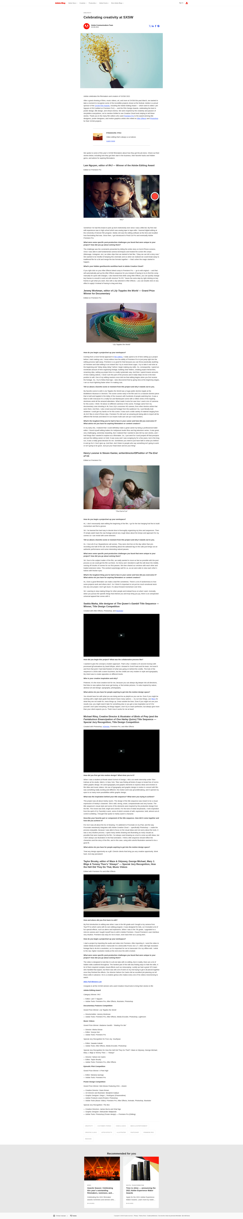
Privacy (136, 1215)
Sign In (181, 3)
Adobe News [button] (72, 3)
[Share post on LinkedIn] (153, 26)
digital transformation (135, 1185)
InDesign (106, 727)
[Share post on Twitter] (150, 26)
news (89, 1185)
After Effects (141, 118)
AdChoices (187, 1215)
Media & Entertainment (139, 1126)
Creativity (87, 12)
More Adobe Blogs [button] (116, 3)
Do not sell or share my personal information (170, 1215)
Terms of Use (142, 1215)
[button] (60, 1216)
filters (153, 699)
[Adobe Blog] (61, 3)
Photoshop (154, 118)
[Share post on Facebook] (156, 26)
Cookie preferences (152, 1215)
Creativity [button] (82, 3)
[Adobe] (187, 3)
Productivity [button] (92, 3)
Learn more (110, 141)
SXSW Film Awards (102, 106)
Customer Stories (104, 1126)
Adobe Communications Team (102, 25)
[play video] (121, 635)
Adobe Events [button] (103, 3)
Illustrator (119, 611)
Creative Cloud (91, 1132)
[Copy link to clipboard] (158, 26)
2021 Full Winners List (93, 982)
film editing (118, 357)
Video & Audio (121, 1126)
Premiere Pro (129, 116)
